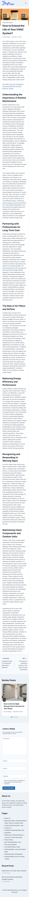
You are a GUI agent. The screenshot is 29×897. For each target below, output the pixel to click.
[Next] (24, 700)
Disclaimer (7, 832)
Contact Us (7, 828)
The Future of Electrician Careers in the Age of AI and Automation (22, 664)
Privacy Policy (8, 840)
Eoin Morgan (7, 37)
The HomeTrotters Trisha (12, 847)
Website (5, 776)
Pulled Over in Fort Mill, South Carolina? (14, 871)
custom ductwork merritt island (12, 203)
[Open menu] (25, 3)
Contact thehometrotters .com (13, 825)
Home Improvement (7, 22)
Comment (6, 738)
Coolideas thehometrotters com (14, 830)
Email (5, 768)
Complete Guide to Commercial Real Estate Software (7, 663)
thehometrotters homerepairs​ (13, 854)
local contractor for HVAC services (13, 268)
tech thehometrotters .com (12, 842)
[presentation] (14, 692)
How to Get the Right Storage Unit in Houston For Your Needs (14, 706)
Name (5, 761)
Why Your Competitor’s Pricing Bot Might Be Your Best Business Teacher (13, 86)
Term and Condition (10, 844)
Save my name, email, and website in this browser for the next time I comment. (14, 782)
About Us (7, 818)
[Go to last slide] (4, 700)
